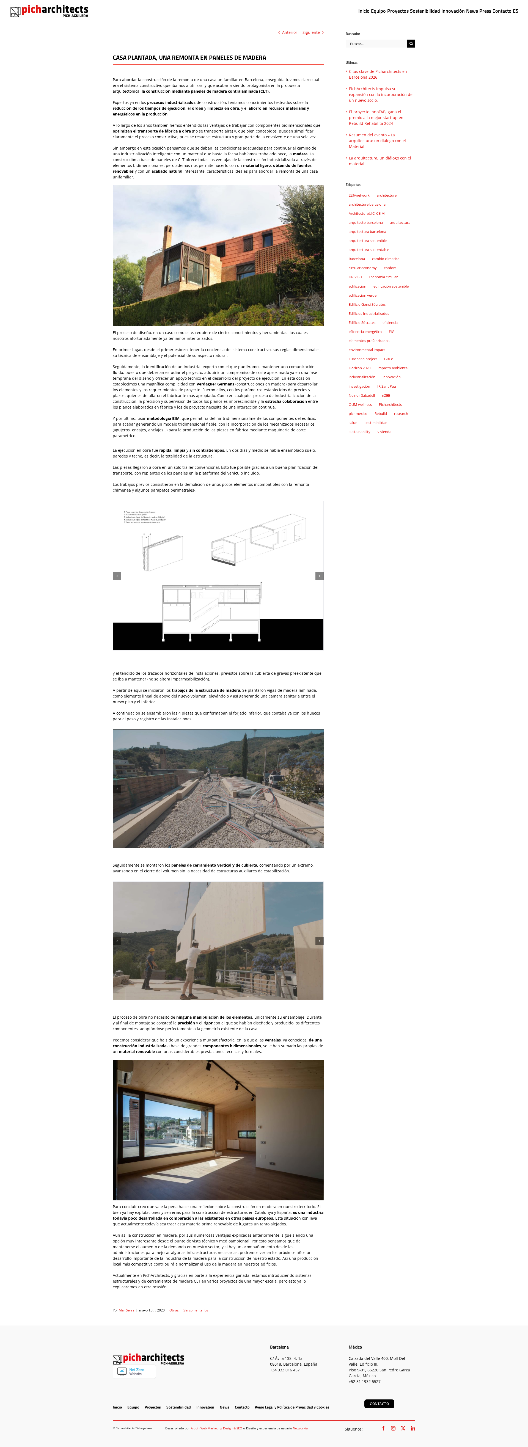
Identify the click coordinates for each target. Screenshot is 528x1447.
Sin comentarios (195, 1310)
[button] (117, 576)
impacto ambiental (393, 368)
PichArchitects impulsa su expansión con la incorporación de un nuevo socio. (381, 94)
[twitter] (403, 1428)
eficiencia (390, 322)
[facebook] (383, 1428)
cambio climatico (386, 259)
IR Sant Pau (386, 386)
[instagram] (393, 1428)
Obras (174, 1310)
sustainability (359, 431)
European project (363, 359)
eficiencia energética (365, 331)
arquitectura (400, 222)
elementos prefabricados (369, 340)
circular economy (363, 268)
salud (353, 422)
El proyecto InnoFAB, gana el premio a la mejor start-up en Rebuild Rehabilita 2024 (376, 117)
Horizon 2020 (359, 368)
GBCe (388, 359)
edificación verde (362, 295)
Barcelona (357, 259)
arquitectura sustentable (369, 249)
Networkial (301, 1428)
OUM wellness (360, 404)
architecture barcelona (367, 204)
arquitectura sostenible (368, 240)
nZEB (386, 395)
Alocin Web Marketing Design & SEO (216, 1428)
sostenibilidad (376, 422)
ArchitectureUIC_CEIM (367, 213)
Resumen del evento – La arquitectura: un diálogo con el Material (377, 140)
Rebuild (381, 413)
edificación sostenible (391, 286)
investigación (359, 386)
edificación (357, 286)
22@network (359, 195)
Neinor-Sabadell (362, 395)
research (401, 413)
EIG (391, 331)
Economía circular (383, 277)
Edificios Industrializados (369, 313)
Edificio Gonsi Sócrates (367, 304)
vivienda (384, 431)
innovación (392, 377)
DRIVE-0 (355, 277)
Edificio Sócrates (362, 322)
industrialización (362, 377)
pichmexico (358, 413)
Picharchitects (390, 404)
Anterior (289, 32)
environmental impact (367, 350)
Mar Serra (126, 1310)
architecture (387, 195)
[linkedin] (413, 1428)
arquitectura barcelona (367, 231)
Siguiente (311, 32)
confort (390, 268)
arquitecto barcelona (366, 222)
